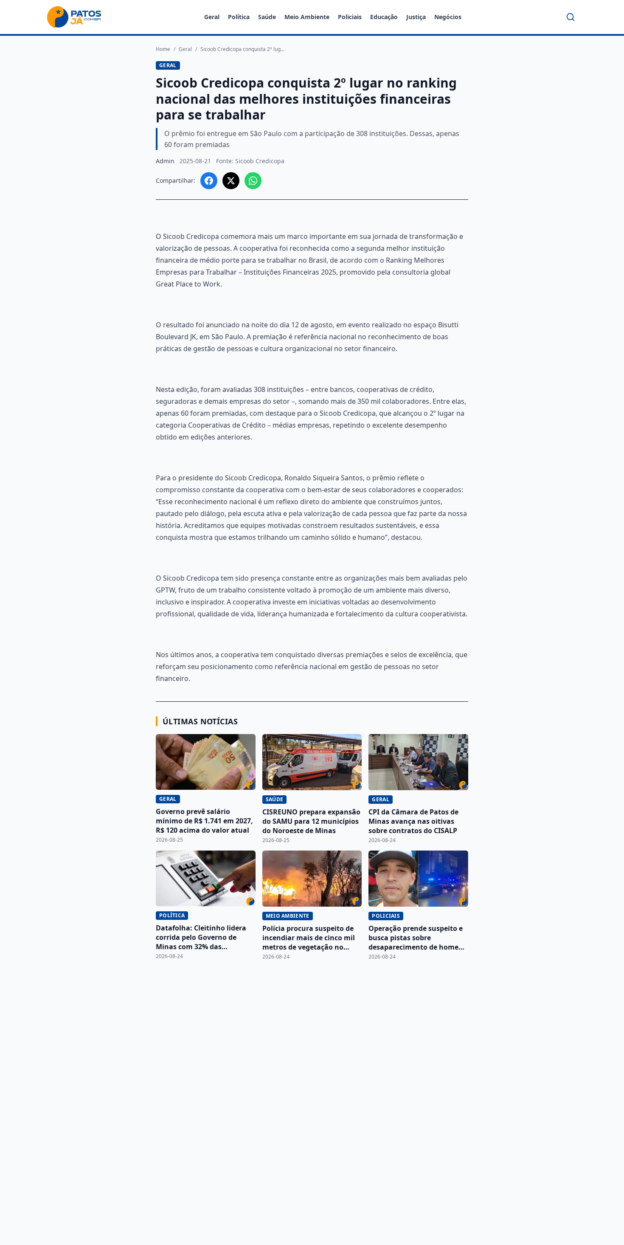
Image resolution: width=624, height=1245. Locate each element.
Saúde (267, 17)
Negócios (447, 17)
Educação (384, 17)
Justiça (416, 17)
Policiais (350, 17)
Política (239, 17)
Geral (211, 17)
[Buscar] (570, 17)
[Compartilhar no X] (230, 180)
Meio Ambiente (306, 17)
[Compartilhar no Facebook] (208, 180)
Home (163, 49)
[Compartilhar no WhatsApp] (253, 180)
